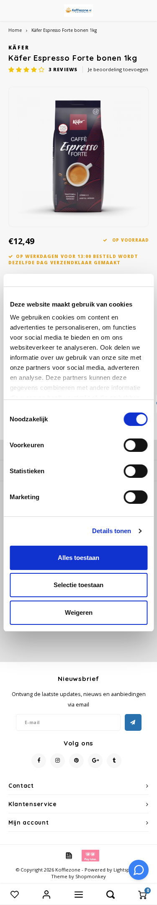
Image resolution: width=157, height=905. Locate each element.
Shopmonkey (90, 876)
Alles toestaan (78, 557)
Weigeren (79, 612)
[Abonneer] (133, 722)
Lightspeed (125, 869)
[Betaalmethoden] (68, 855)
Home (15, 30)
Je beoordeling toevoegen (118, 69)
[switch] (135, 445)
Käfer (19, 47)
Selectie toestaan (78, 584)
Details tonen (111, 530)
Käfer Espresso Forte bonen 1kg (64, 30)
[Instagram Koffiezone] (57, 760)
